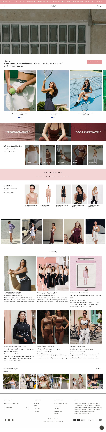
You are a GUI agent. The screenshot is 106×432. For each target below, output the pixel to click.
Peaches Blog (58, 411)
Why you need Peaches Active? (47, 293)
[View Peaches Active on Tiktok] (9, 420)
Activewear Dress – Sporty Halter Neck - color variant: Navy (52, 117)
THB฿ (49, 419)
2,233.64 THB (53, 114)
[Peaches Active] (53, 6)
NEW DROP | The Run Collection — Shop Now (75, 2)
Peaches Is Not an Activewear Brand (81, 349)
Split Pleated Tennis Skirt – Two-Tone (20, 113)
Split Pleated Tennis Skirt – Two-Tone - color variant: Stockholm (21, 117)
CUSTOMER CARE (58, 400)
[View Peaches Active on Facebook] (12, 420)
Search (56, 413)
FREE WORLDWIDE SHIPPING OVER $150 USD (16, 2)
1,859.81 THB (20, 114)
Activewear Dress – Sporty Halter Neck (53, 113)
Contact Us (57, 406)
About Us (37, 408)
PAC (35, 406)
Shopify (61, 421)
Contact (36, 411)
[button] (97, 6)
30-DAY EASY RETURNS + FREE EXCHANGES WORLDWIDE (45, 2)
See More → (99, 368)
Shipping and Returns (60, 403)
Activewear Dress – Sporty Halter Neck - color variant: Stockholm (54, 117)
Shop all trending (94, 61)
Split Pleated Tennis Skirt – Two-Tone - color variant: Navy (19, 117)
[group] (53, 94)
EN (55, 419)
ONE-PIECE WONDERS (12, 293)
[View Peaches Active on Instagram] (5, 420)
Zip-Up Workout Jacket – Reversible (86, 113)
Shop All (36, 403)
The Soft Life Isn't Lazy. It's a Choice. (48, 349)
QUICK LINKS (37, 400)
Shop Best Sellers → (8, 192)
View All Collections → (9, 151)
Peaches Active (50, 421)
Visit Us (56, 408)
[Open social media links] (102, 428)
